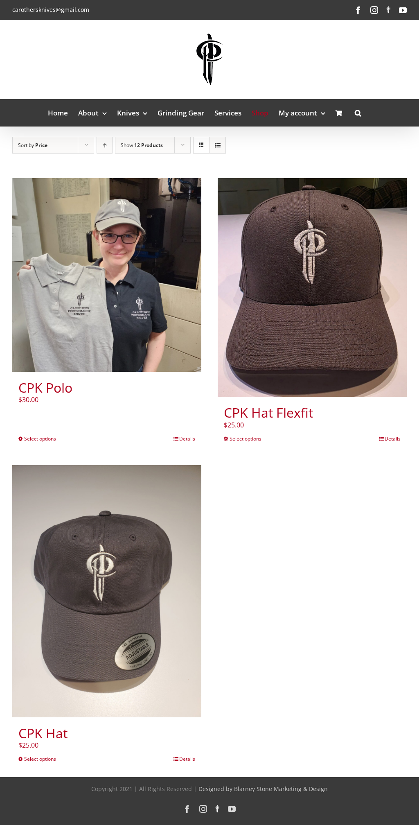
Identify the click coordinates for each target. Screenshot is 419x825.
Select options (40, 438)
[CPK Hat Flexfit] (312, 287)
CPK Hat (43, 733)
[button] (358, 112)
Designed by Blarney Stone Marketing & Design (263, 789)
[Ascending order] (105, 145)
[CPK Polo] (106, 275)
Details (187, 438)
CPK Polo (45, 387)
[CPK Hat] (106, 591)
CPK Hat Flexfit (268, 412)
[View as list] (217, 145)
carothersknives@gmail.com (50, 10)
